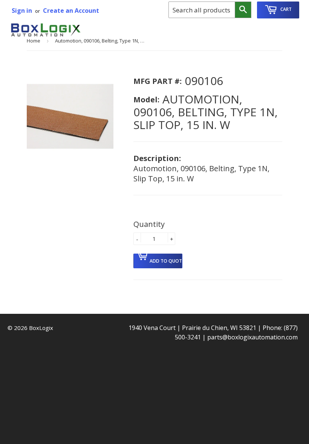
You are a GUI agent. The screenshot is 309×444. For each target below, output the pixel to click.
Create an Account (71, 10)
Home (33, 40)
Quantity (149, 224)
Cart (285, 9)
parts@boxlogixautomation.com (252, 337)
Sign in (22, 10)
